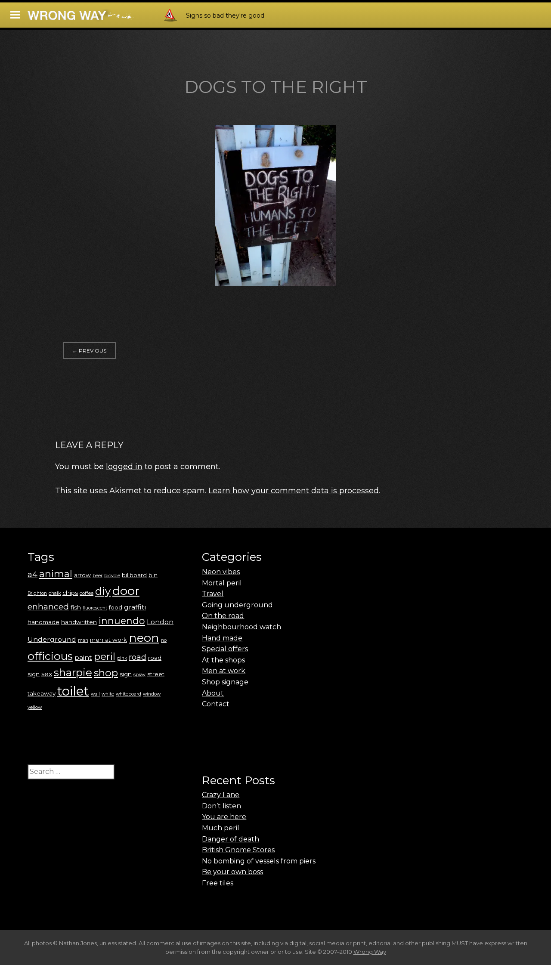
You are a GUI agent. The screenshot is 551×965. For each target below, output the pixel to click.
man (83, 640)
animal (55, 574)
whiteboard (128, 694)
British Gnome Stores (238, 850)
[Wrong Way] (104, 18)
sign (126, 674)
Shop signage (225, 682)
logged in (124, 466)
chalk (55, 593)
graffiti (135, 607)
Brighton (37, 593)
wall (95, 694)
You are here (224, 817)
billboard (134, 575)
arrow (82, 575)
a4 (32, 574)
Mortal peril (222, 583)
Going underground (237, 605)
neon (144, 638)
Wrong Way (369, 951)
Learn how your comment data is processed (293, 490)
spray (139, 674)
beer (97, 575)
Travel (212, 594)
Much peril (220, 828)
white (108, 694)
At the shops (223, 660)
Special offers (225, 649)
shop (106, 673)
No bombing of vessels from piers (259, 861)
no (164, 640)
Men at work (223, 671)
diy (103, 591)
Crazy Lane (220, 795)
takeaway (42, 693)
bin (153, 575)
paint (83, 657)
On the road (223, 616)
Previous (89, 350)
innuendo (122, 621)
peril (104, 656)
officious (50, 656)
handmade (43, 622)
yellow (35, 707)
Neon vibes (221, 572)
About (213, 693)
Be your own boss (232, 872)
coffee (86, 593)
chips (70, 592)
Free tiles (217, 883)
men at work (108, 639)
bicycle (112, 575)
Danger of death (230, 839)
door (125, 591)
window (152, 694)
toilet (73, 691)
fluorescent (95, 608)
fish (76, 607)
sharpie (73, 672)
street (155, 674)
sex (46, 674)
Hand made (222, 638)
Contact (215, 704)
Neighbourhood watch (241, 627)
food (115, 607)
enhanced (48, 606)
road (137, 657)
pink (122, 658)
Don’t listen (221, 806)
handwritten (79, 622)
